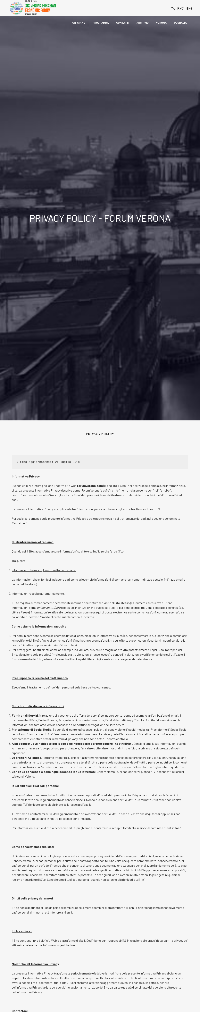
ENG (189, 8)
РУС (180, 8)
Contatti (122, 22)
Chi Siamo (78, 22)
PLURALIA (180, 22)
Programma (101, 22)
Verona (161, 22)
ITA (173, 8)
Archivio (143, 22)
